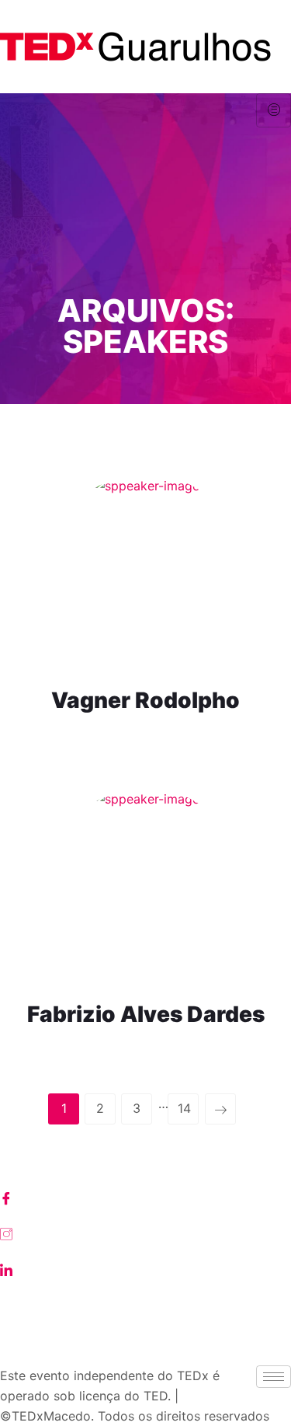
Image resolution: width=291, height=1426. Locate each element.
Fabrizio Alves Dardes (146, 1014)
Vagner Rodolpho (145, 700)
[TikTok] (145, 1340)
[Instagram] (145, 1232)
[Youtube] (145, 1304)
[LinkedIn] (145, 1268)
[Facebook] (145, 1197)
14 (184, 1108)
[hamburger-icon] (273, 110)
